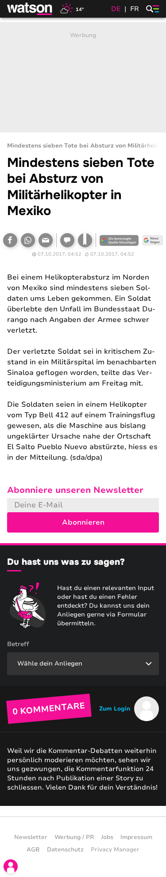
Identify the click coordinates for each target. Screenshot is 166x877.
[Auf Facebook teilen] (10, 240)
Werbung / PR (74, 837)
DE (116, 8)
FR (134, 8)
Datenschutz (65, 850)
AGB (33, 850)
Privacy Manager (115, 850)
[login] (11, 866)
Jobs (107, 837)
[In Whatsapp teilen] (28, 240)
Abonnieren (83, 522)
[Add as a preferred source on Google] (119, 240)
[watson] (30, 9)
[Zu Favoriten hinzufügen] (85, 240)
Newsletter (30, 837)
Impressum (136, 837)
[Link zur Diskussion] (67, 240)
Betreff (18, 644)
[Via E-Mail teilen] (46, 240)
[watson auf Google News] (152, 240)
